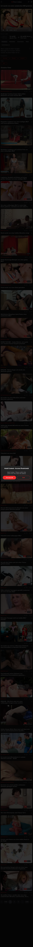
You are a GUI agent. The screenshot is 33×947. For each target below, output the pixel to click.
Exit (23, 477)
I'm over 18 (9, 477)
